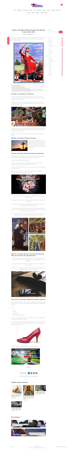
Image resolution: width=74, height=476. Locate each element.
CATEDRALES (19, 10)
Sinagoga (49, 71)
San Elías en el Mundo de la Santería (18, 86)
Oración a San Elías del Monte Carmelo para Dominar (20, 88)
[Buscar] (61, 32)
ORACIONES (58, 10)
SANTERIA (53, 10)
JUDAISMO (48, 10)
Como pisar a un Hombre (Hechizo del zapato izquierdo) (21, 90)
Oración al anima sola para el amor (32, 269)
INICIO (15, 10)
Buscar (49, 30)
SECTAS (49, 67)
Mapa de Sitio (37, 446)
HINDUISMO (39, 10)
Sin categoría (50, 69)
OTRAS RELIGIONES (43, 12)
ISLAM (35, 10)
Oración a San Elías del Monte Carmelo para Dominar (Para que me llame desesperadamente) (27, 89)
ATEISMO (37, 12)
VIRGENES (29, 12)
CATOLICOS (50, 44)
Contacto (12, 446)
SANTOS (33, 12)
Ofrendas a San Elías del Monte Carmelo (18, 87)
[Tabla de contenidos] (42, 85)
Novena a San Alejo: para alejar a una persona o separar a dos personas (28, 398)
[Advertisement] (37, 21)
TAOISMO (44, 10)
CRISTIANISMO (25, 10)
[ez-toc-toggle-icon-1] (42, 85)
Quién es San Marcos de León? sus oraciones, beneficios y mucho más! (16, 396)
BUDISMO (30, 10)
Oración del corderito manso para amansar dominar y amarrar (32, 215)
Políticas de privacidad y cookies (62, 446)
